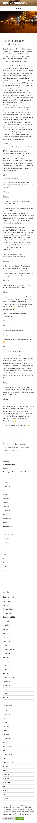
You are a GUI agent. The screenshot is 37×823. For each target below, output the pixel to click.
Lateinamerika (8, 535)
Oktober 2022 (8, 609)
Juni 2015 (6, 669)
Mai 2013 (6, 697)
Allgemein (6, 486)
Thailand (6, 563)
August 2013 (7, 685)
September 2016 (9, 649)
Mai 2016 (6, 657)
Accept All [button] (20, 818)
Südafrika (6, 555)
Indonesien (7, 519)
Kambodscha (16, 436)
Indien (5, 515)
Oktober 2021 (7, 613)
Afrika (5, 483)
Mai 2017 (6, 629)
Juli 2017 (6, 621)
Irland (5, 523)
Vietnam (6, 571)
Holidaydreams (15, 2)
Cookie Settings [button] (8, 818)
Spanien (6, 551)
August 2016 (7, 653)
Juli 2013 (6, 689)
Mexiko (5, 543)
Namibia (6, 547)
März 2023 (6, 605)
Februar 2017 (7, 637)
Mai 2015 (6, 673)
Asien (8, 436)
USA (4, 567)
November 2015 (8, 665)
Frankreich (6, 507)
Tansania (6, 559)
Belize (5, 495)
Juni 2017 (6, 625)
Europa (5, 503)
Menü (19, 8)
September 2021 (9, 617)
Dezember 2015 (8, 661)
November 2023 (8, 601)
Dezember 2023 (8, 597)
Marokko (6, 539)
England (6, 499)
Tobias (18, 38)
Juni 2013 (6, 693)
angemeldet (14, 448)
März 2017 (6, 633)
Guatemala (7, 511)
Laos (4, 531)
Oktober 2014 (8, 681)
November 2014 (8, 677)
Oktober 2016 (8, 645)
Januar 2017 (7, 641)
